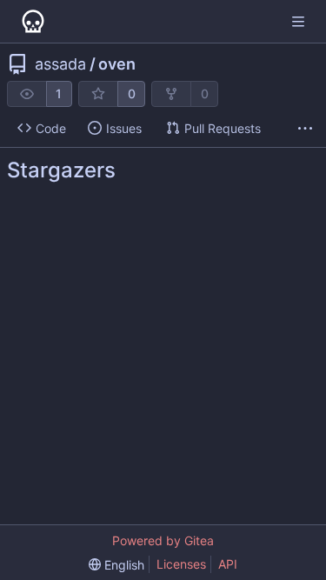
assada (60, 64)
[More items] (305, 128)
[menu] (116, 564)
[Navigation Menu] (300, 21)
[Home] (33, 21)
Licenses (181, 564)
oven (117, 64)
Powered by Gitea (163, 540)
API (227, 564)
